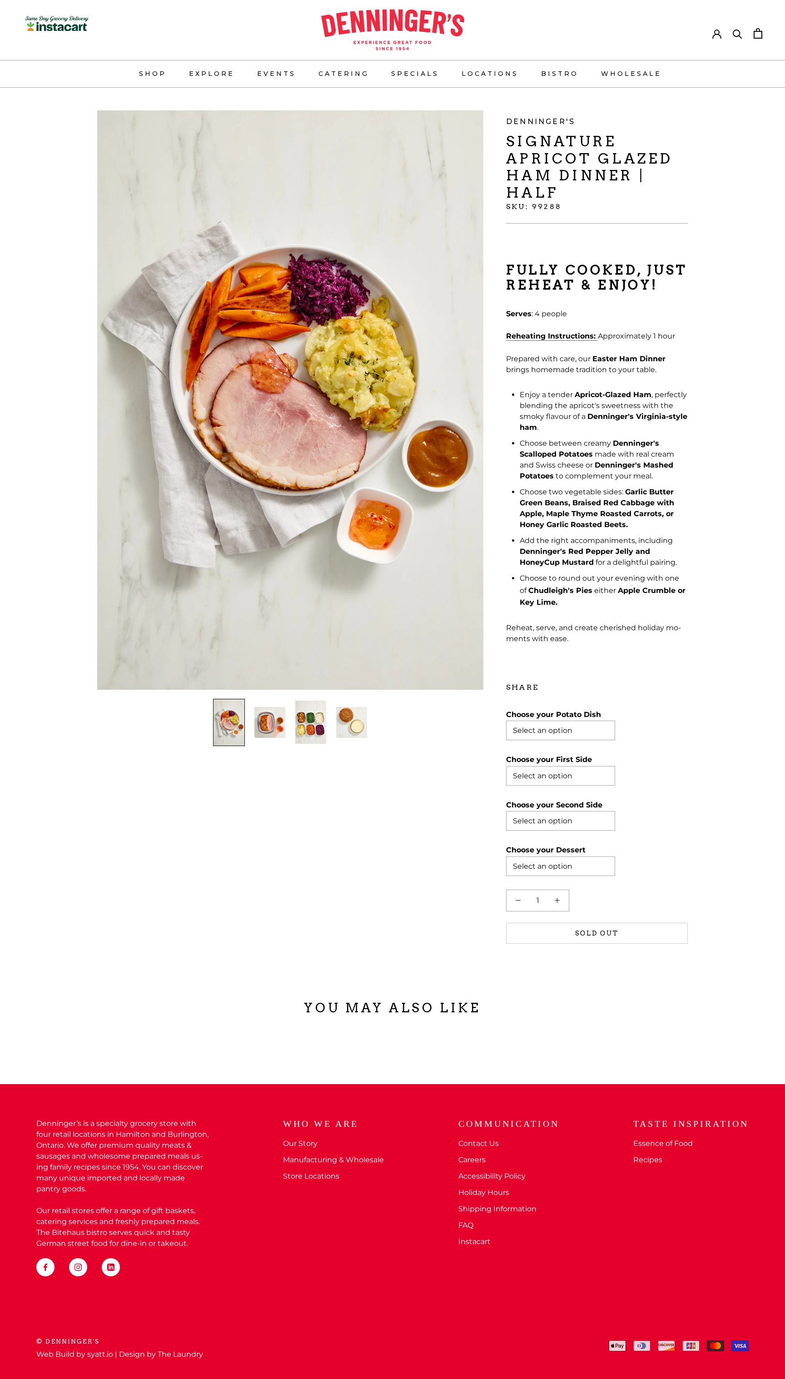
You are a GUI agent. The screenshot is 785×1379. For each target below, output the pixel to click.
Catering (343, 74)
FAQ (465, 1225)
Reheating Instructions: (552, 336)
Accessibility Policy (492, 1176)
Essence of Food (663, 1143)
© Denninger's (68, 1341)
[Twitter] (559, 684)
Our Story (300, 1143)
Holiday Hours (483, 1192)
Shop (152, 74)
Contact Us (478, 1143)
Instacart (474, 1241)
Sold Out (596, 933)
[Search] (737, 33)
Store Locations (311, 1176)
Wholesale (631, 74)
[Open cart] (758, 33)
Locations (490, 74)
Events (276, 74)
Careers (472, 1159)
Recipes (647, 1159)
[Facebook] (547, 684)
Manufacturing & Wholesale (333, 1159)
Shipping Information (497, 1209)
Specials (415, 74)
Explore (211, 74)
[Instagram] (78, 1267)
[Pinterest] (571, 684)
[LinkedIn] (111, 1267)
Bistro (559, 74)
